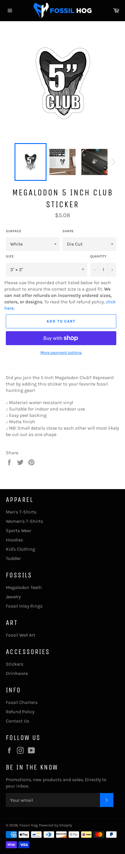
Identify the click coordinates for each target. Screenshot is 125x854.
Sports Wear (18, 530)
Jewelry (13, 596)
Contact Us (17, 721)
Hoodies (14, 540)
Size (10, 256)
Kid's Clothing (20, 549)
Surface (13, 231)
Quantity (98, 256)
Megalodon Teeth (24, 587)
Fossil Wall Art (20, 635)
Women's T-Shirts (24, 521)
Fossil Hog (28, 825)
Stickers (14, 664)
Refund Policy (20, 711)
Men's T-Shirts (21, 512)
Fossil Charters (22, 702)
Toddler (13, 558)
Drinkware (17, 673)
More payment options (61, 352)
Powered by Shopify (55, 825)
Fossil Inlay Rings (24, 606)
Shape (68, 231)
